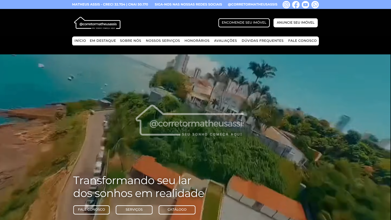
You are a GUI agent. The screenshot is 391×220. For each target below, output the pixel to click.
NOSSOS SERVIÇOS (163, 41)
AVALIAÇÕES (225, 41)
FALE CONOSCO (302, 41)
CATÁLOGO (177, 210)
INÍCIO (80, 41)
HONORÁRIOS (197, 41)
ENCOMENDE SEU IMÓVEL (244, 23)
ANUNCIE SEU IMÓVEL (295, 23)
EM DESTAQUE (103, 41)
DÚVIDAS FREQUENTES (263, 41)
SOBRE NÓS (130, 41)
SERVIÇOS (134, 210)
